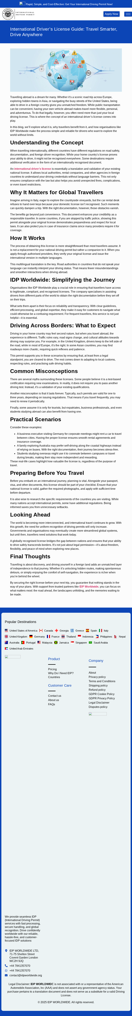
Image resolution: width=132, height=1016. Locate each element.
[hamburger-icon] (128, 14)
